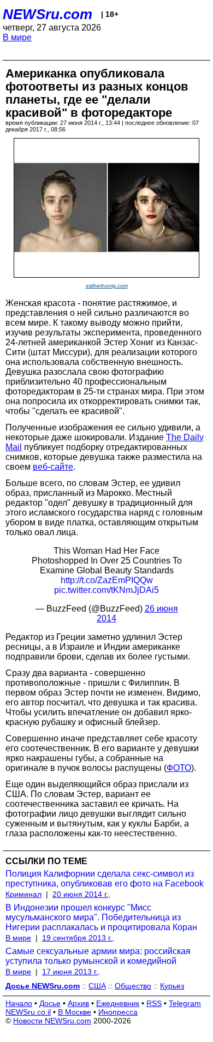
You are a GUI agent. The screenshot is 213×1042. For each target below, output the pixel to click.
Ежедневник (117, 1003)
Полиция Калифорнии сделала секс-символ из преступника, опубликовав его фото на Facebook (104, 878)
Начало (18, 1003)
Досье (50, 1003)
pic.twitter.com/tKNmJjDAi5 (106, 590)
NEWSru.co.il (28, 1012)
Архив (78, 1003)
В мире (17, 37)
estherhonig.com (107, 286)
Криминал (23, 894)
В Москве (74, 1012)
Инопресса (118, 1012)
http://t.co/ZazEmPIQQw (107, 580)
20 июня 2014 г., (81, 894)
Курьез (172, 985)
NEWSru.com (47, 14)
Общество (133, 985)
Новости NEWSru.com (52, 1020)
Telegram (185, 1003)
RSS (154, 1003)
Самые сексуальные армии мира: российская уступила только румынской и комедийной (98, 956)
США (97, 985)
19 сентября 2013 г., (78, 937)
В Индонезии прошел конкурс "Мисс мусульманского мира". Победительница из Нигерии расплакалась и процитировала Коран (101, 917)
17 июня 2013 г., (71, 971)
